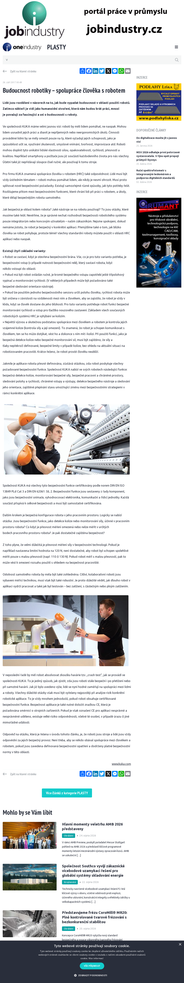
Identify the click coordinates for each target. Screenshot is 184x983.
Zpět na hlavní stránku (23, 71)
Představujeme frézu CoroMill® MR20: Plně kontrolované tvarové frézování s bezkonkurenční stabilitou (94, 917)
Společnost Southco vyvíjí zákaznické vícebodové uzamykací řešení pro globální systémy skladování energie (93, 870)
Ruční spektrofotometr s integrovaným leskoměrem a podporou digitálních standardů (155, 174)
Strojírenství (70, 882)
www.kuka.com (121, 763)
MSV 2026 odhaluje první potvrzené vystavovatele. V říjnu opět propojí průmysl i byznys (158, 156)
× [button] (180, 944)
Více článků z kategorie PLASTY (67, 793)
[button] (92, 975)
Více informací (96, 958)
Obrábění (68, 835)
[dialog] (92, 962)
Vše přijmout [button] (92, 965)
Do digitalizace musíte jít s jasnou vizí (156, 140)
